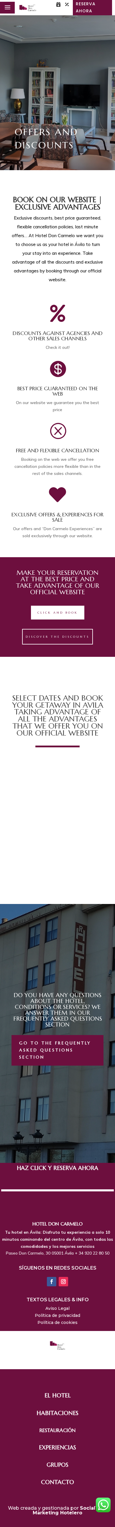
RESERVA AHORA (86, 7)
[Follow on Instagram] (63, 1281)
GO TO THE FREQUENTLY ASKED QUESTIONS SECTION (55, 1050)
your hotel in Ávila (66, 244)
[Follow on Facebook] (51, 1281)
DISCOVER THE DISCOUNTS (57, 637)
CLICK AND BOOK (57, 613)
